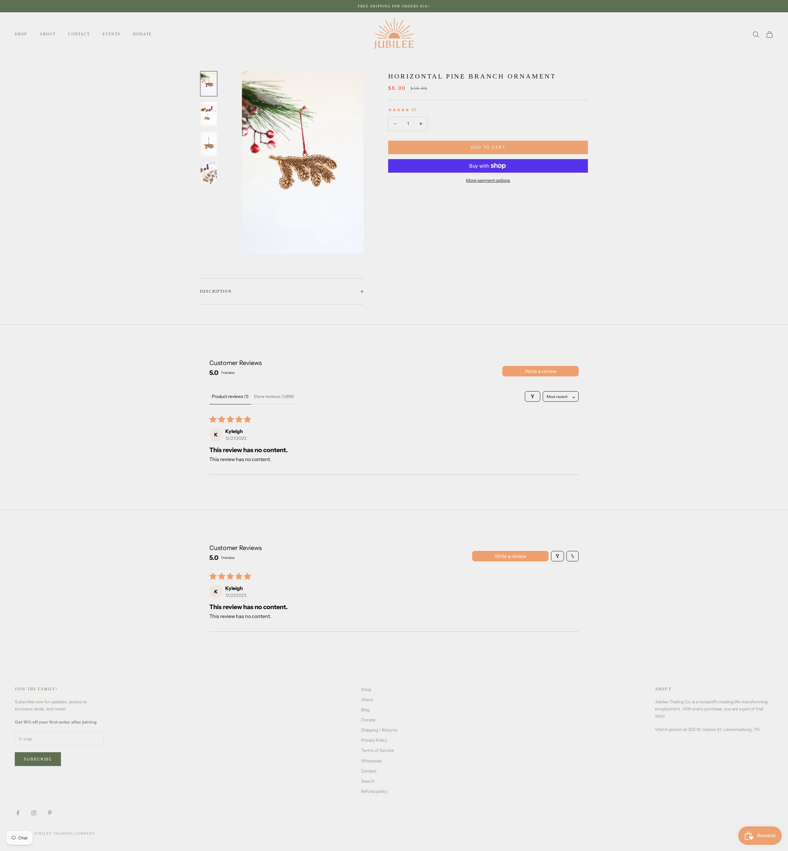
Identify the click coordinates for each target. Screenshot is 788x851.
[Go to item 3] (208, 144)
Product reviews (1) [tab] (230, 396)
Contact (79, 34)
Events (112, 34)
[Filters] (532, 396)
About (48, 34)
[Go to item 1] (208, 83)
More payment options (488, 180)
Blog (365, 710)
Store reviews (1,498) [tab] (274, 396)
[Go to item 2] (208, 113)
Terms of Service (377, 750)
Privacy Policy (374, 740)
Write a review (541, 371)
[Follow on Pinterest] (50, 813)
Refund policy (374, 791)
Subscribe (38, 759)
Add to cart (488, 147)
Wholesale (371, 761)
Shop (21, 34)
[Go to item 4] (208, 174)
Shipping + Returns (379, 730)
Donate (142, 34)
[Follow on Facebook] (18, 813)
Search (368, 781)
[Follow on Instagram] (34, 813)
